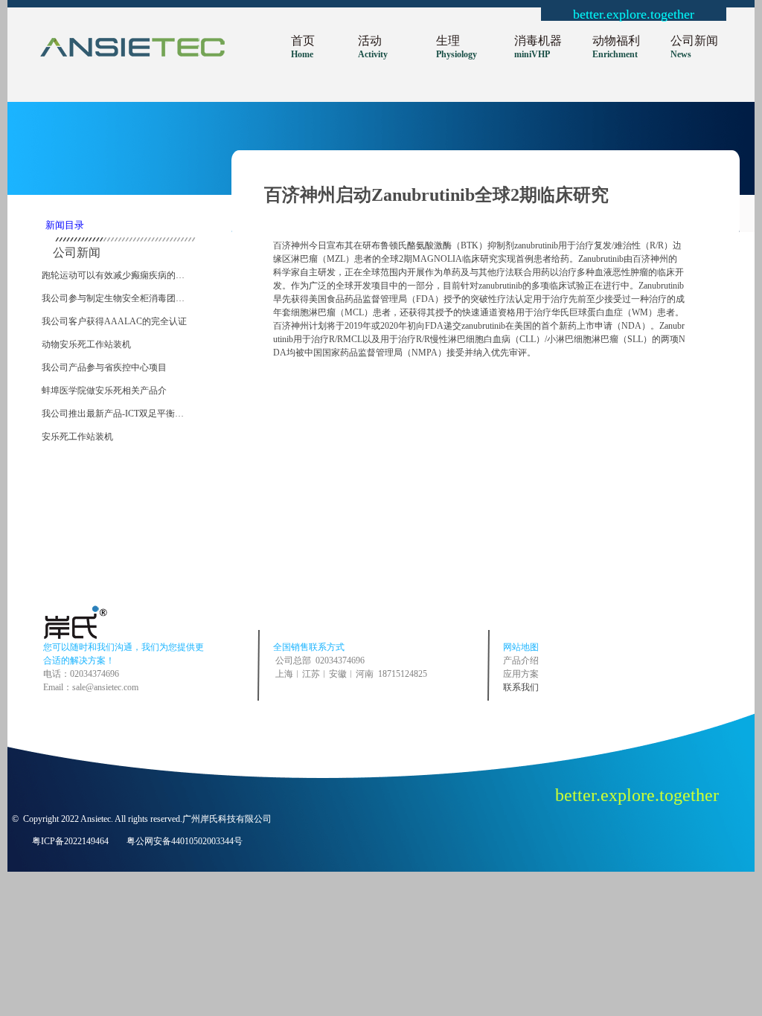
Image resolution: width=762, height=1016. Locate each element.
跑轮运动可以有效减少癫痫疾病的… (113, 275)
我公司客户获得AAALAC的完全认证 (114, 321)
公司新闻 (694, 40)
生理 (448, 40)
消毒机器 (538, 40)
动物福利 (616, 40)
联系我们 (521, 687)
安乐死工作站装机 (77, 436)
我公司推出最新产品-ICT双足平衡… (113, 413)
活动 (370, 40)
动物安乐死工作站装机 (86, 344)
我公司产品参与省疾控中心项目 (104, 367)
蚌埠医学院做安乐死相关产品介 (104, 390)
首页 (303, 40)
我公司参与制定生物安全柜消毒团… (113, 298)
